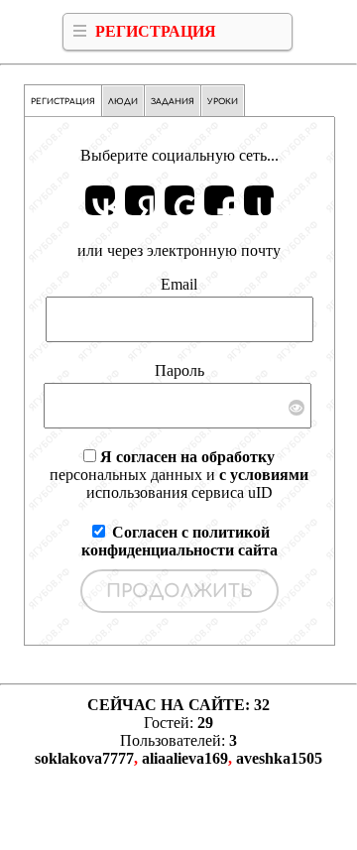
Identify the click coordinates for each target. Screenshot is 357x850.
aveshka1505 (279, 758)
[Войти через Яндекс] (140, 200)
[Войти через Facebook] (219, 200)
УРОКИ (222, 101)
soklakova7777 (84, 758)
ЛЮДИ (123, 101)
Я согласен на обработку (187, 456)
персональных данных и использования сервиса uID (179, 474)
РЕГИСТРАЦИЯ (155, 31)
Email (179, 284)
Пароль (179, 370)
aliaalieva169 (185, 758)
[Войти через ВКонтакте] (100, 200)
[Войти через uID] (259, 200)
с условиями (263, 474)
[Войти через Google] (179, 200)
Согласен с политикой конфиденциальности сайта (179, 541)
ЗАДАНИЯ (172, 101)
